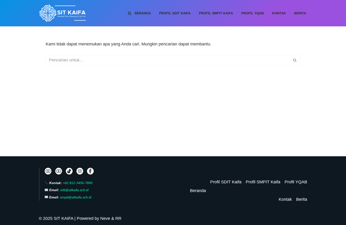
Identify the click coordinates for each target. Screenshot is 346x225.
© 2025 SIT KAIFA (56, 218)
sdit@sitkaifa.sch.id (74, 190)
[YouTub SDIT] (48, 172)
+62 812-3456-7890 (78, 183)
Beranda (143, 13)
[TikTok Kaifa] (69, 172)
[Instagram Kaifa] (79, 172)
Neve (105, 218)
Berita (300, 13)
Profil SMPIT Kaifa (216, 13)
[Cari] (129, 13)
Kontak (279, 13)
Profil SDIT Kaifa (175, 13)
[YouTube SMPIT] (58, 172)
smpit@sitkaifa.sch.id (75, 197)
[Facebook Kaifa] (90, 172)
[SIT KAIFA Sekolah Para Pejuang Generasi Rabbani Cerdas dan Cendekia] (63, 13)
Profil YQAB (252, 13)
